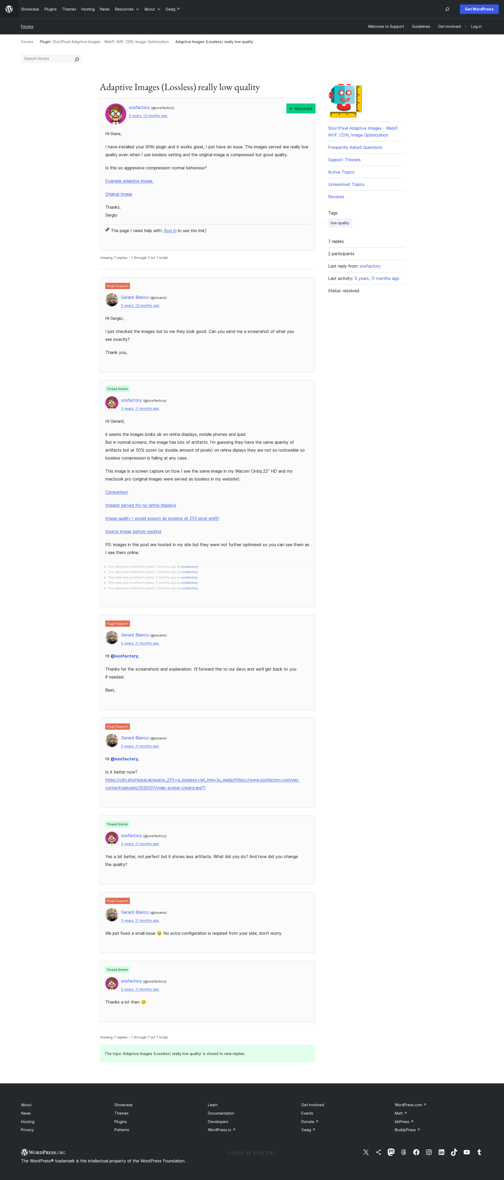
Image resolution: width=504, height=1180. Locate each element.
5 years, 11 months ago (140, 408)
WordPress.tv (222, 1129)
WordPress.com (411, 1105)
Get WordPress (479, 9)
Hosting (27, 1121)
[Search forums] (77, 58)
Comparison (116, 492)
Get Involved (312, 1105)
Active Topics (341, 172)
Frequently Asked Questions (355, 147)
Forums (27, 26)
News (26, 1113)
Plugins (120, 1121)
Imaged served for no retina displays (140, 505)
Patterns (121, 1129)
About (26, 1105)
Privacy (27, 1129)
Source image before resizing (133, 531)
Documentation (221, 1113)
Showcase (123, 1105)
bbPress (404, 1121)
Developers (218, 1121)
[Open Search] (447, 9)
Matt (401, 1113)
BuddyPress (407, 1129)
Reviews (336, 196)
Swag (308, 1129)
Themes (121, 1113)
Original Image (118, 194)
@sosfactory (124, 656)
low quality (340, 223)
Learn (213, 1105)
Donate (310, 1121)
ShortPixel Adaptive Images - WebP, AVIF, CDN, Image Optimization (110, 41)
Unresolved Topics (346, 184)
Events (307, 1113)
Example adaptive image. (129, 181)
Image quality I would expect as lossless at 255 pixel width (162, 518)
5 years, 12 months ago (148, 116)
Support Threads (344, 159)
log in (170, 230)
